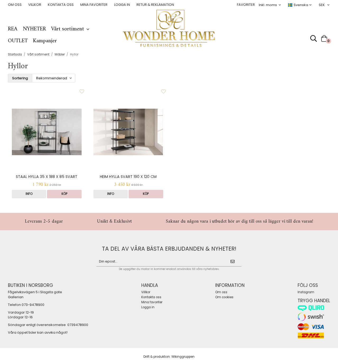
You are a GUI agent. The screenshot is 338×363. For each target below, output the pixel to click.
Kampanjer (45, 41)
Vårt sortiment (67, 29)
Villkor (34, 4)
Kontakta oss (61, 4)
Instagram (306, 292)
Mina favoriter (93, 4)
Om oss (15, 4)
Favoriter (246, 4)
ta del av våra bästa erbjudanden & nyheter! (169, 248)
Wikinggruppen (183, 357)
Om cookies (224, 297)
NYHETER (34, 29)
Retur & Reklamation (155, 4)
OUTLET (18, 41)
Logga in (122, 4)
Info (29, 194)
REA (12, 29)
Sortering (20, 78)
